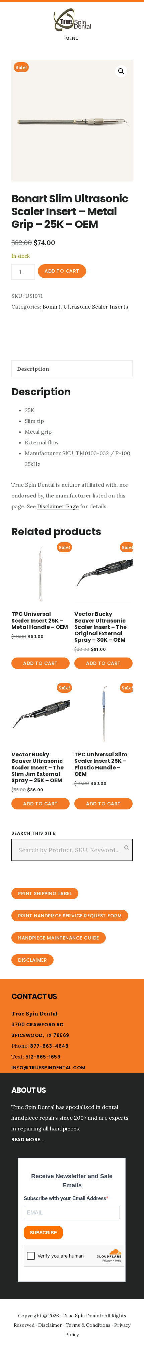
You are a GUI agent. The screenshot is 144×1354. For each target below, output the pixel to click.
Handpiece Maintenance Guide (58, 937)
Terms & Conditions (88, 1325)
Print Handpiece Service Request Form (70, 915)
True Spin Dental (72, 20)
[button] (121, 71)
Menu (72, 38)
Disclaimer (32, 960)
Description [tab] (33, 368)
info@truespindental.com (48, 1067)
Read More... (28, 1139)
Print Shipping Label (45, 893)
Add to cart (62, 271)
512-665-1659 (42, 1056)
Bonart (52, 306)
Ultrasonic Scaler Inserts (95, 306)
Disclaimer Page (58, 506)
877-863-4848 (49, 1046)
